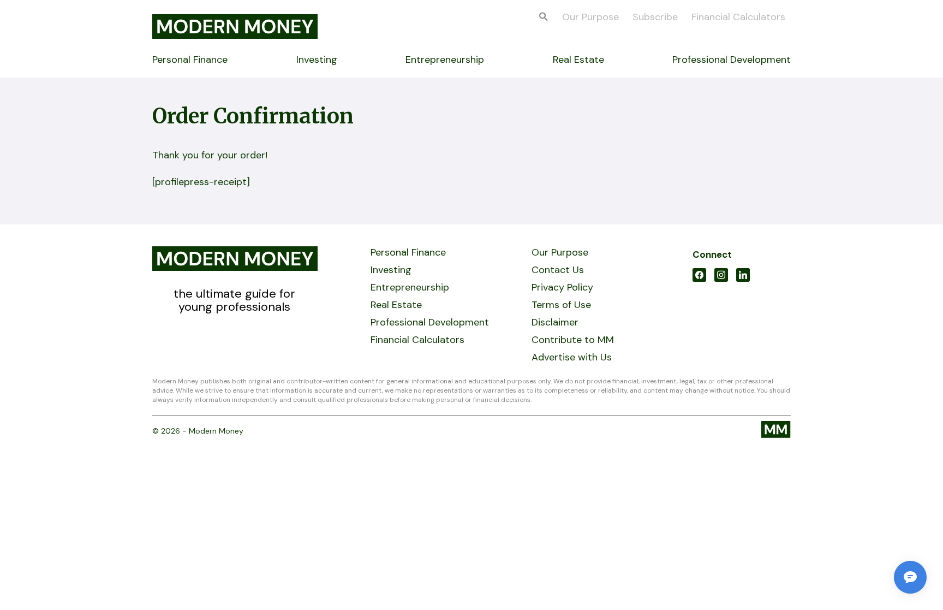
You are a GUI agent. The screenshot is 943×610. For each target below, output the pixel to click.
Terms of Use (561, 305)
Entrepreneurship (444, 59)
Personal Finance (190, 59)
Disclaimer (555, 322)
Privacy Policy (562, 287)
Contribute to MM (573, 340)
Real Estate (578, 59)
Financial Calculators (738, 16)
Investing (316, 59)
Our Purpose (590, 16)
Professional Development (731, 59)
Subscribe (655, 16)
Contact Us (558, 270)
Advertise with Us (572, 357)
